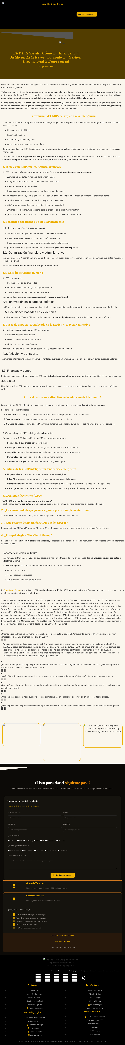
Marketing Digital (32, 1012)
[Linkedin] (38, 978)
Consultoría (51, 841)
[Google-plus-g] (75, 978)
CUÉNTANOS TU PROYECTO (17, 856)
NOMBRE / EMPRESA (14, 812)
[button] (21, 14)
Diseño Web (92, 985)
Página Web (66, 824)
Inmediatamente (15, 851)
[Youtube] (56, 978)
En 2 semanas (28, 851)
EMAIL (65, 812)
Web (20, 841)
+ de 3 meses (64, 851)
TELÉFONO (11, 824)
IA (43, 841)
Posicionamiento (92, 1011)
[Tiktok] (84, 978)
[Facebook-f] (65, 978)
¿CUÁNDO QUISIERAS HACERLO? (18, 846)
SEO (37, 841)
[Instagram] (47, 978)
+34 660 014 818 (62, 941)
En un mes (39, 851)
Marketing (29, 841)
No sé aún (62, 841)
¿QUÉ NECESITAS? (14, 836)
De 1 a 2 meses (51, 851)
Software (13, 841)
